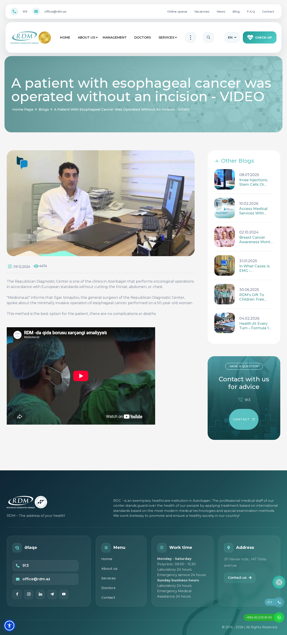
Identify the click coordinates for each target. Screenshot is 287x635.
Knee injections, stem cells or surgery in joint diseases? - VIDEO (256, 182)
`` (241, 419)
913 (25, 11)
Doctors (142, 37)
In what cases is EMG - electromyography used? (256, 268)
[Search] (208, 37)
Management (115, 37)
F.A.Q (251, 11)
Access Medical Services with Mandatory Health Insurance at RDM (255, 211)
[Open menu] (190, 37)
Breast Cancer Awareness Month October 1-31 (255, 239)
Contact (268, 11)
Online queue (177, 11)
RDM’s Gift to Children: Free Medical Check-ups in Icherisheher (253, 297)
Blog (236, 11)
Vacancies (201, 11)
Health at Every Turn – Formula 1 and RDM (254, 325)
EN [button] (230, 37)
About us (86, 37)
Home (65, 37)
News (221, 11)
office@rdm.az (55, 11)
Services (166, 37)
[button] (9, 626)
